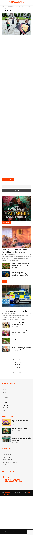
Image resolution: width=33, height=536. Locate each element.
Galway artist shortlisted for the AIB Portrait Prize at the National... (16, 251)
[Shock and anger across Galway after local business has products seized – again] (6, 439)
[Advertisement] (16, 105)
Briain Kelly (4, 254)
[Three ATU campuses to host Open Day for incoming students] (6, 349)
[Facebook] (3, 477)
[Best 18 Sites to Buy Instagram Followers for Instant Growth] (6, 422)
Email (3, 184)
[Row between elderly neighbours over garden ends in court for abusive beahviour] (6, 266)
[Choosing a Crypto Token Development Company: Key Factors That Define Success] (6, 274)
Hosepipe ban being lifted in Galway (21, 339)
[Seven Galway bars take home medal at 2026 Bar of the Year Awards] (6, 325)
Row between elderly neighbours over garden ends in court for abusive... (21, 265)
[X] (8, 477)
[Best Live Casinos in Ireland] (6, 431)
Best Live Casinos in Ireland (19, 428)
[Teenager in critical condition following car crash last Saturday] (16, 296)
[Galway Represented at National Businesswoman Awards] (6, 333)
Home (3, 6)
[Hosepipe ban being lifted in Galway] (6, 341)
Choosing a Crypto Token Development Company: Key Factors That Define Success (20, 274)
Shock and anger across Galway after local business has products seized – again (21, 438)
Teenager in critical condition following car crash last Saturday (15, 310)
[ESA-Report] (16, 34)
